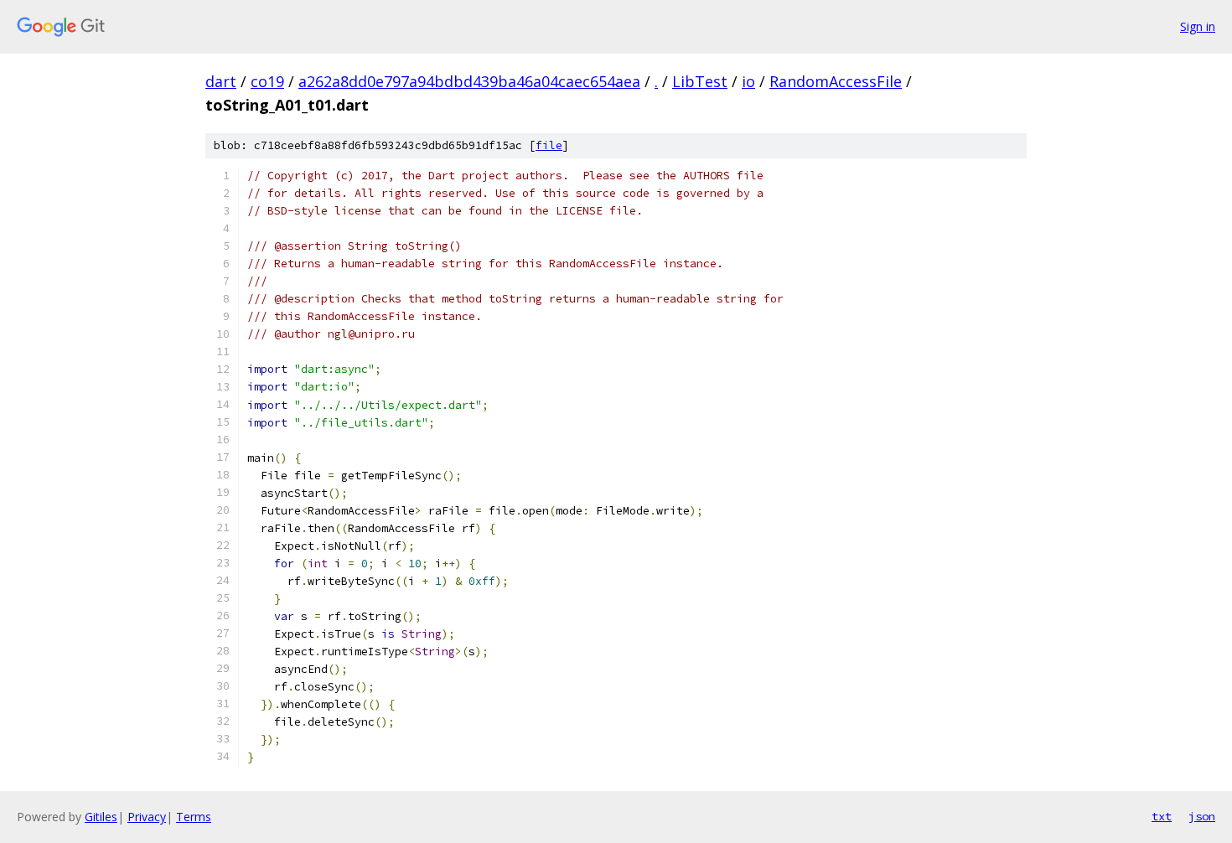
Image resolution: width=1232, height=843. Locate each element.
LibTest (699, 81)
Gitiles (101, 817)
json (1201, 816)
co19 (267, 81)
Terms (193, 817)
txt (1162, 816)
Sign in (1197, 26)
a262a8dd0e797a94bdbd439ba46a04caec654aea (469, 81)
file (549, 145)
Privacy (146, 817)
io (748, 81)
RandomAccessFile (835, 81)
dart (220, 81)
